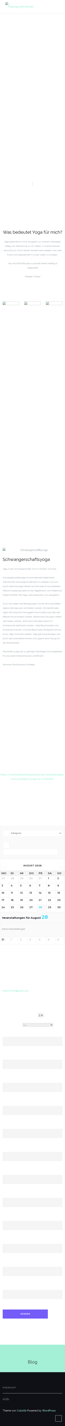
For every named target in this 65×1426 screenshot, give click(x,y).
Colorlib (22, 1410)
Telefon (7, 1149)
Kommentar (9, 1287)
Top (62, 1423)
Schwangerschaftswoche (17, 1218)
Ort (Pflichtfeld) (12, 1126)
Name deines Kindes (15, 1172)
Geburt (7, 1241)
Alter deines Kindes (14, 1195)
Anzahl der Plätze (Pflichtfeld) (20, 1015)
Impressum (9, 1387)
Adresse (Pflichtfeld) (15, 1080)
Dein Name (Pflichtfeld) (16, 1034)
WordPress (49, 1410)
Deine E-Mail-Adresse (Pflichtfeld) (22, 1057)
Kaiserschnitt (10, 1264)
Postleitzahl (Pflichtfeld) (17, 1103)
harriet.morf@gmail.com (16, 991)
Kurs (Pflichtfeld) (12, 1025)
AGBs (6, 1399)
